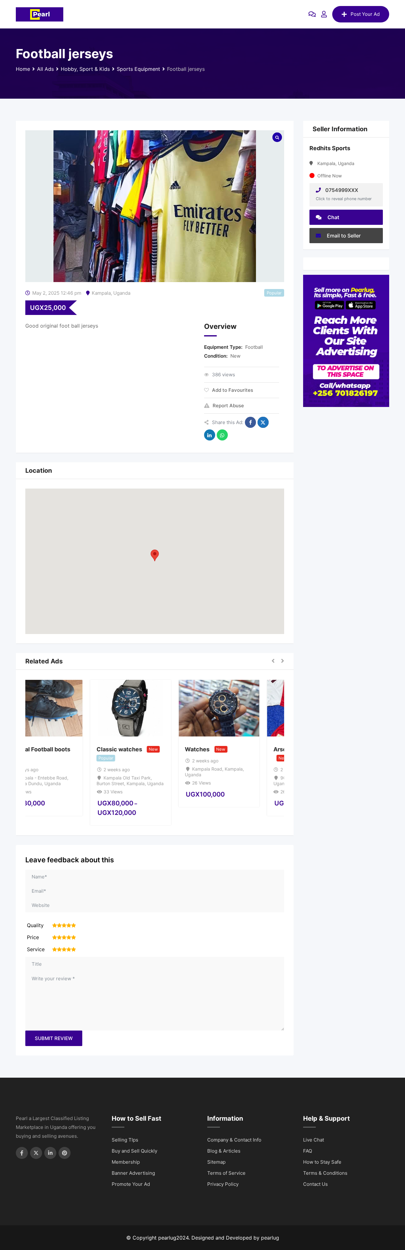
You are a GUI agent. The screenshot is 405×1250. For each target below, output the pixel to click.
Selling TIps (125, 1140)
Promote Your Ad (131, 1184)
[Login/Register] (324, 14)
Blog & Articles (223, 1151)
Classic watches (143, 749)
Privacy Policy (223, 1184)
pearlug (270, 1238)
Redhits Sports (329, 148)
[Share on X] (263, 422)
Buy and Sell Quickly (134, 1151)
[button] (155, 555)
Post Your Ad (365, 14)
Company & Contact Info (234, 1140)
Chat (332, 217)
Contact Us (315, 1184)
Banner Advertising (133, 1173)
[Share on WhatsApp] (222, 434)
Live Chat (313, 1140)
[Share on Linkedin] (209, 434)
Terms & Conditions (325, 1173)
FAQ (307, 1151)
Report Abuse (228, 406)
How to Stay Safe (322, 1162)
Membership (126, 1162)
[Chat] (312, 14)
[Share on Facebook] (250, 422)
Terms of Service (226, 1173)
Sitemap (216, 1162)
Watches (221, 749)
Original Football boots (63, 749)
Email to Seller (343, 235)
